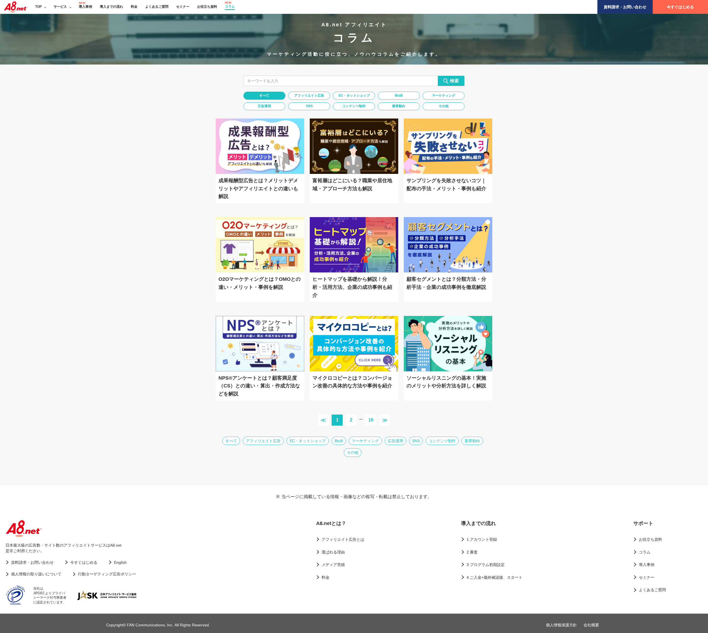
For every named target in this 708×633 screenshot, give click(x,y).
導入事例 (85, 7)
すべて (264, 95)
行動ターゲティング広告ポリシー (107, 574)
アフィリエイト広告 (309, 95)
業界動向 (398, 106)
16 (370, 420)
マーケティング (443, 95)
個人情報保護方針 (561, 625)
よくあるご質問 (156, 7)
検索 (454, 80)
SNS (309, 106)
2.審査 (472, 552)
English (120, 562)
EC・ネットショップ (354, 95)
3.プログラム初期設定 (486, 564)
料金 (134, 7)
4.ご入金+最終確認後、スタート (494, 577)
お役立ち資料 (207, 7)
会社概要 (591, 625)
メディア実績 (333, 564)
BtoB (399, 95)
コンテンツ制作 (354, 106)
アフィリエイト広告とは (343, 539)
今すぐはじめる (680, 7)
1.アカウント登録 (482, 539)
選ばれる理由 (333, 552)
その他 (444, 106)
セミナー (182, 7)
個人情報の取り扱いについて (36, 574)
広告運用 (264, 106)
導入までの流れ (111, 7)
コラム (230, 6)
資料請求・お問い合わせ (625, 7)
